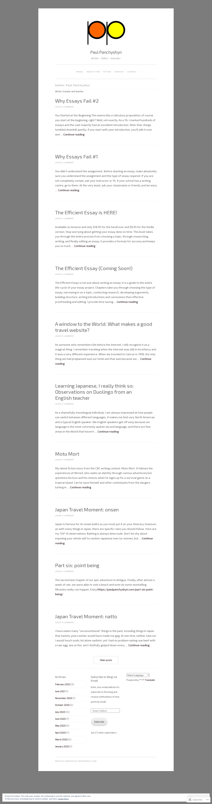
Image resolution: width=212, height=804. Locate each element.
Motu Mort (67, 454)
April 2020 (60, 732)
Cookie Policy (63, 799)
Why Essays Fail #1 (76, 156)
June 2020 (60, 718)
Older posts (106, 660)
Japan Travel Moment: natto (86, 616)
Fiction (107, 72)
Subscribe (99, 721)
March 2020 (61, 739)
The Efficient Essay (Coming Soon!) (94, 268)
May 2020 (60, 725)
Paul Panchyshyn (106, 52)
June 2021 (60, 691)
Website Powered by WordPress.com (76, 761)
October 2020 (62, 705)
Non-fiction (93, 72)
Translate (150, 680)
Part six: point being (77, 565)
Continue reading (73, 134)
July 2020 (60, 712)
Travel (79, 72)
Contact (131, 72)
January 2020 (62, 746)
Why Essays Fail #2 (77, 101)
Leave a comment (64, 107)
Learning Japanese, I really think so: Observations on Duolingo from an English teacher (94, 392)
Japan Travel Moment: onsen (87, 509)
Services (119, 72)
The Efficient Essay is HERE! (86, 212)
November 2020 (63, 698)
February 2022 (63, 684)
